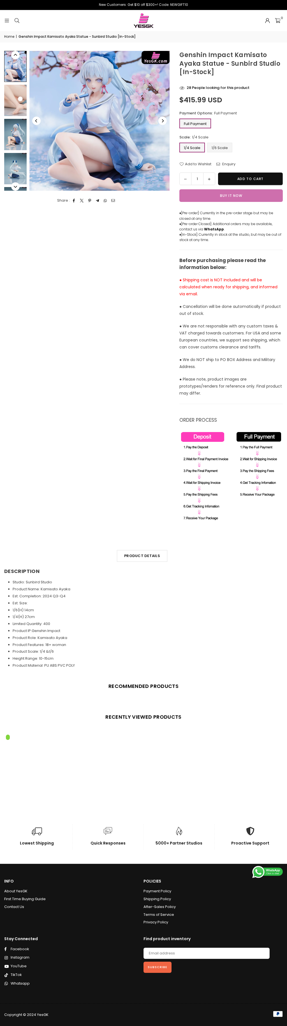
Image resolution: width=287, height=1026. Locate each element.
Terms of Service (159, 914)
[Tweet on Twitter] (82, 201)
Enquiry (228, 164)
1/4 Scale (192, 147)
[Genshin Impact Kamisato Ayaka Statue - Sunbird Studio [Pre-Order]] (15, 66)
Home (9, 36)
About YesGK (15, 891)
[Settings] (267, 21)
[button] (277, 21)
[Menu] (7, 20)
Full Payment (195, 123)
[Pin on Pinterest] (90, 201)
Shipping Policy (157, 899)
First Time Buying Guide (25, 899)
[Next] (162, 121)
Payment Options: (208, 113)
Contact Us (14, 906)
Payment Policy (157, 891)
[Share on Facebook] (74, 201)
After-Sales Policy (160, 906)
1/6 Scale (220, 147)
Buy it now (231, 195)
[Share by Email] (113, 201)
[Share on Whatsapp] (105, 201)
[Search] (17, 20)
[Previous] (36, 121)
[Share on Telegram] (98, 201)
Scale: (194, 137)
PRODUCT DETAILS (142, 555)
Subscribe (157, 967)
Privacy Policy (156, 922)
